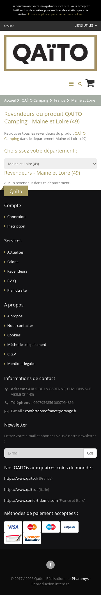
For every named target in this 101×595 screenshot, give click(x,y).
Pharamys (80, 578)
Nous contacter (20, 325)
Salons (12, 261)
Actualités (15, 252)
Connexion (16, 216)
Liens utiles (84, 25)
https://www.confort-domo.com (31, 500)
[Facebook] (50, 565)
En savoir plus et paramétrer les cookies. (55, 14)
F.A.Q (11, 280)
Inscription (16, 226)
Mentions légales (21, 363)
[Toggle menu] (71, 83)
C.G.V (11, 354)
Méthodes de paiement (26, 344)
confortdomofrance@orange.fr (50, 410)
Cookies (13, 335)
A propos (14, 315)
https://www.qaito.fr (21, 478)
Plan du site (17, 290)
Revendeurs (17, 271)
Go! (90, 453)
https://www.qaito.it (21, 489)
